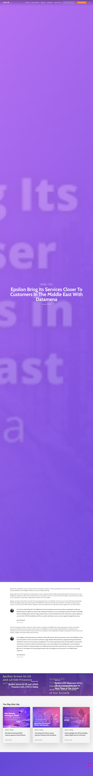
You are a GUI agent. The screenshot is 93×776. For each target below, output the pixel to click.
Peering (11, 730)
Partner (50, 284)
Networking (43, 284)
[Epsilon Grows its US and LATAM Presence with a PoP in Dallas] (23, 684)
